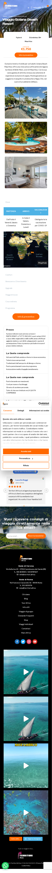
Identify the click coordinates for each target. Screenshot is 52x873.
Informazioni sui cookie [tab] (39, 411)
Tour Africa (26, 603)
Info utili (37, 7)
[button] (5, 865)
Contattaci (26, 628)
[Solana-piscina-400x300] (26, 153)
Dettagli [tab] (20, 411)
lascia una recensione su (24, 471)
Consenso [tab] (7, 411)
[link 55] (28, 8)
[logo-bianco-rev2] (10, 5)
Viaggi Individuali (26, 624)
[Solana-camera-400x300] (26, 187)
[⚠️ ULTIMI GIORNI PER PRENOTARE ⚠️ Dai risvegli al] (26, 672)
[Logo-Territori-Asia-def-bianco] (26, 858)
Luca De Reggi (21, 480)
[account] (42, 7)
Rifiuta (26, 465)
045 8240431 (21, 572)
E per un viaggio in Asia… (26, 849)
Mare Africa (26, 633)
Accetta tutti (26, 451)
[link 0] (38, 403)
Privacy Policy (40, 863)
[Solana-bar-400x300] (26, 118)
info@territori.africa (27, 575)
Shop (26, 620)
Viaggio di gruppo (26, 611)
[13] (6, 490)
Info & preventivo (26, 55)
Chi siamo (26, 594)
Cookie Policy (26, 866)
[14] (46, 490)
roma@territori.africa (27, 588)
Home (5, 16)
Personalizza (24, 458)
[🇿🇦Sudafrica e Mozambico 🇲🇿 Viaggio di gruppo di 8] (26, 812)
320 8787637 (33, 572)
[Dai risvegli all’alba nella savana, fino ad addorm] (26, 719)
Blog (26, 599)
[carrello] (46, 7)
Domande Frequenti (26, 616)
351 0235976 (27, 585)
